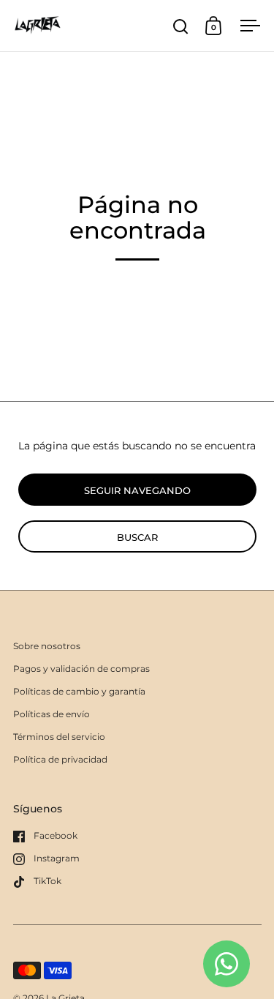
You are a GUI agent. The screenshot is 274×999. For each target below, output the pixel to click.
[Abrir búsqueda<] (181, 26)
